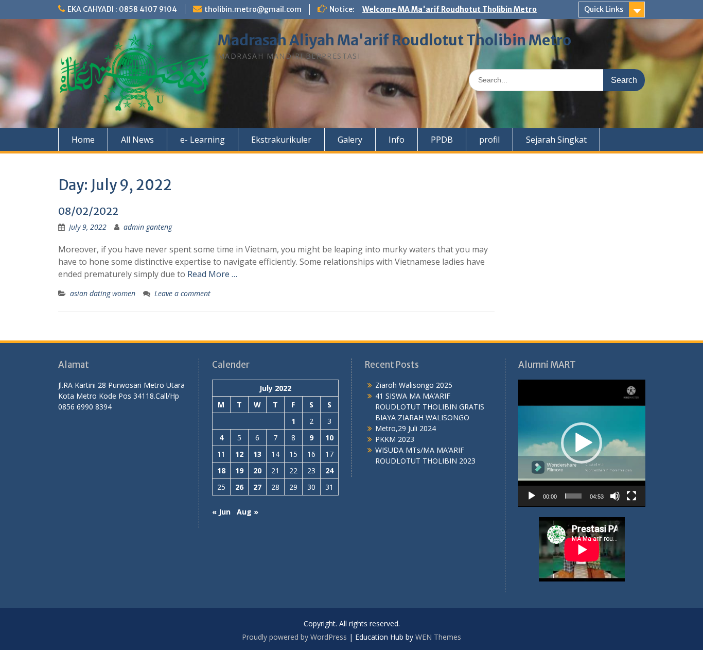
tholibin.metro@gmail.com (253, 9)
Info (397, 139)
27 (257, 487)
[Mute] (615, 496)
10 (329, 437)
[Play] (531, 496)
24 (329, 470)
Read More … (212, 274)
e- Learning (202, 139)
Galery (350, 139)
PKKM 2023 (394, 439)
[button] (581, 443)
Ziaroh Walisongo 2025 (413, 385)
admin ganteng (148, 227)
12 (239, 454)
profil (489, 139)
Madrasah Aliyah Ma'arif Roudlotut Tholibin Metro (394, 40)
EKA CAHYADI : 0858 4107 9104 (122, 9)
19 (239, 470)
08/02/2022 (88, 210)
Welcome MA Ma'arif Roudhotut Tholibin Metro (449, 9)
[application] (581, 443)
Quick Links (603, 9)
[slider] (573, 496)
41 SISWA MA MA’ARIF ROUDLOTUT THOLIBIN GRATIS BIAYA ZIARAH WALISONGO (429, 406)
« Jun (221, 512)
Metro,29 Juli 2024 (405, 428)
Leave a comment (182, 293)
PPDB (442, 139)
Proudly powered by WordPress (294, 637)
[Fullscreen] (631, 496)
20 (257, 470)
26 (239, 487)
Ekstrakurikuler (281, 139)
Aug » (247, 512)
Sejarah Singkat (556, 139)
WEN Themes (438, 637)
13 (257, 454)
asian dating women (102, 293)
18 (221, 470)
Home (83, 139)
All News (137, 139)
